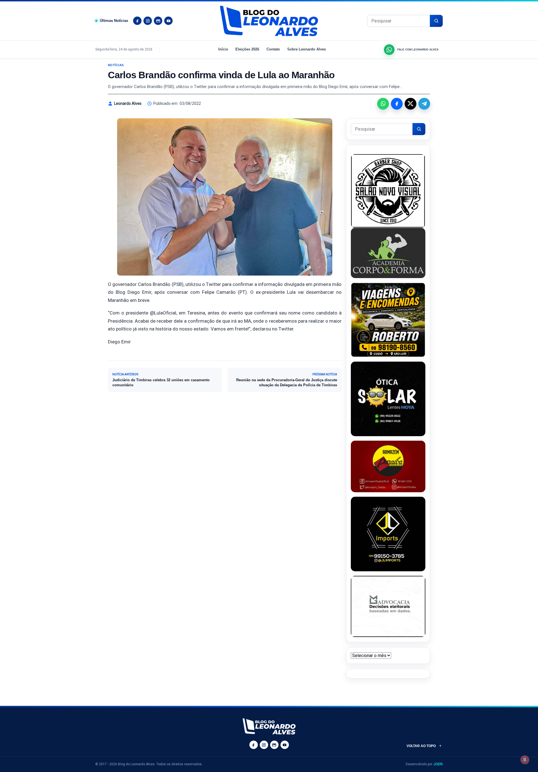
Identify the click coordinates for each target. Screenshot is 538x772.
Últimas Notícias (114, 21)
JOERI (438, 764)
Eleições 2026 (247, 49)
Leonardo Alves (128, 103)
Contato (273, 49)
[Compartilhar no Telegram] (424, 104)
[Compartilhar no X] (410, 104)
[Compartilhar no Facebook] (397, 104)
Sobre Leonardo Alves (306, 49)
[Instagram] (147, 21)
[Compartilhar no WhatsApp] (383, 104)
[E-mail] (158, 21)
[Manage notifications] (524, 759)
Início (223, 49)
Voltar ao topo (421, 746)
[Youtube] (168, 21)
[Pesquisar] (436, 21)
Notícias (116, 65)
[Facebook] (137, 21)
